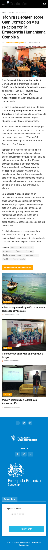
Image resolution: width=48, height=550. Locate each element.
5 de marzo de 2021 (34, 43)
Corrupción (8, 251)
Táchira (6, 259)
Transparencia (19, 259)
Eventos (29, 251)
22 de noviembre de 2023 (11, 314)
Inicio (4, 12)
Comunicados (21, 12)
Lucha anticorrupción (12, 255)
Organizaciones (30, 255)
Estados (19, 251)
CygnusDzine (24, 545)
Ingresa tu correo (14, 508)
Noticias (11, 12)
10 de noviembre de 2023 (11, 361)
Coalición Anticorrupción (14, 43)
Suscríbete (26, 529)
